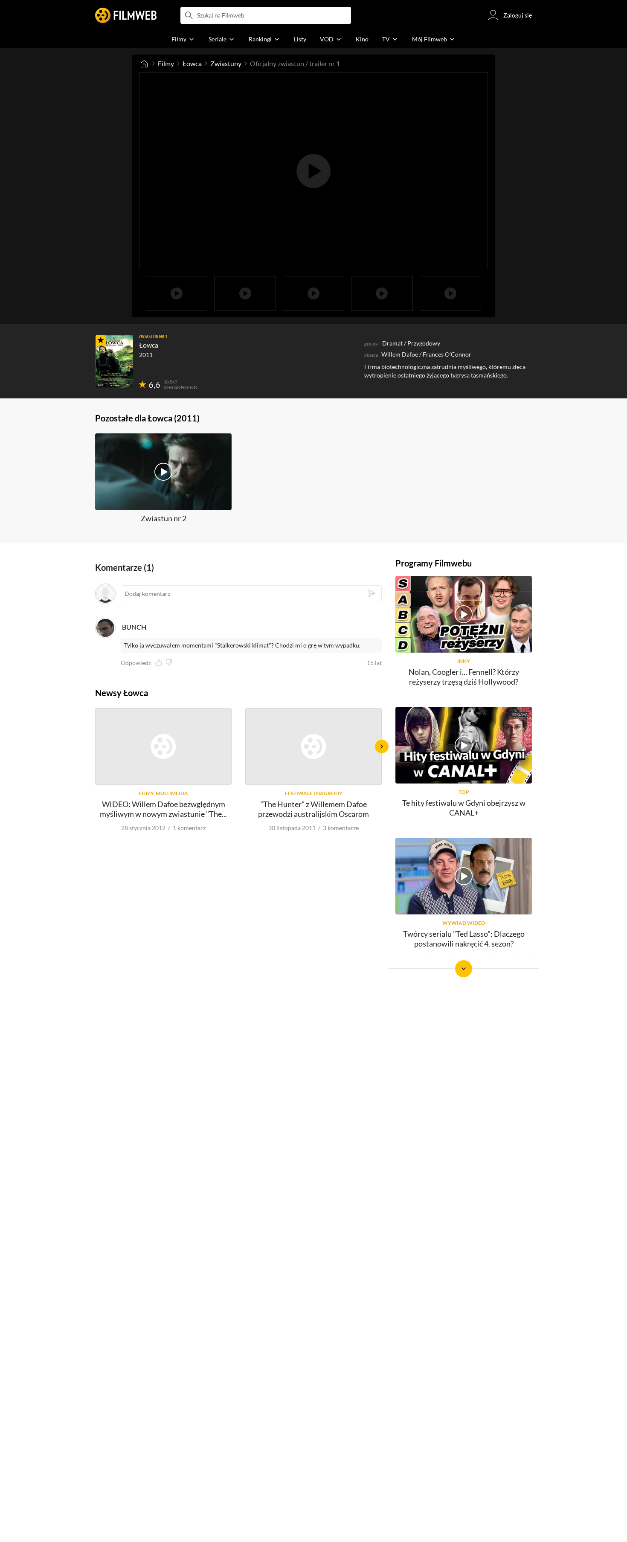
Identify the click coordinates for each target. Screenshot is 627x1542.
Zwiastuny (225, 63)
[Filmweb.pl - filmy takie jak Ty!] (126, 15)
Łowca (192, 63)
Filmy (166, 63)
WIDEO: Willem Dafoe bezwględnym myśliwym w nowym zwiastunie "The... (163, 809)
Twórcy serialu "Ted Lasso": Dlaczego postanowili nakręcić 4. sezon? (464, 938)
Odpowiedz (136, 663)
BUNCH (134, 627)
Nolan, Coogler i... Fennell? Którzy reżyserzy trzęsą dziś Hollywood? (464, 676)
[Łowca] (114, 361)
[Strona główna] (144, 63)
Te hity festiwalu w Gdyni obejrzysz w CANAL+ (463, 807)
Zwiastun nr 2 (163, 518)
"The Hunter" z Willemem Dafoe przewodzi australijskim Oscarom (313, 809)
